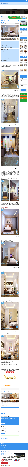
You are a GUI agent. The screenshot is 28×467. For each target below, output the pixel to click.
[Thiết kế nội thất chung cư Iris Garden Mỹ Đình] (25, 45)
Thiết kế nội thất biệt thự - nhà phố (23, 32)
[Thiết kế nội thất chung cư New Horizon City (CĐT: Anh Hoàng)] (21, 40)
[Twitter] (17, 460)
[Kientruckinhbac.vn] (5, 3)
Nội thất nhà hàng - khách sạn (23, 34)
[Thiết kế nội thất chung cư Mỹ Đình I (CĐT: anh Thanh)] (21, 51)
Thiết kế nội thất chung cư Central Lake (21, 48)
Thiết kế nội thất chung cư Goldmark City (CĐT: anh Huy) (25, 43)
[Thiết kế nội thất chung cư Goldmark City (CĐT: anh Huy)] (25, 40)
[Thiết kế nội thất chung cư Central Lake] (21, 45)
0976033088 (10, 459)
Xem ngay (3, 413)
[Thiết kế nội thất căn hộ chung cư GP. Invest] (21, 70)
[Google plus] (18, 460)
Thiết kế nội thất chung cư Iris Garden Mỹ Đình (25, 48)
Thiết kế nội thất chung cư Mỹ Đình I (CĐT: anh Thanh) (14, 402)
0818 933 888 (5, 462)
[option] (10, 31)
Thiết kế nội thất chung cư (23, 30)
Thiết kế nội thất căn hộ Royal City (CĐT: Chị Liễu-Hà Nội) (5, 402)
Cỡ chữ (16, 23)
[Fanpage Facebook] (19, 456)
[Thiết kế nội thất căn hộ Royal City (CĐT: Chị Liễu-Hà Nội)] (25, 51)
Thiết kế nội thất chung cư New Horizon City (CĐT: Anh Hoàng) (21, 43)
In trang (9, 388)
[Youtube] (16, 460)
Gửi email (6, 388)
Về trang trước (2, 388)
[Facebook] (14, 460)
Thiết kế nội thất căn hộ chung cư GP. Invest (21, 72)
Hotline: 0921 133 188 (10, 372)
